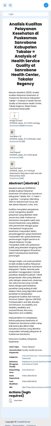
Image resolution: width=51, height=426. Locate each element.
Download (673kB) (17, 141)
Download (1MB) (16, 157)
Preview (29, 126)
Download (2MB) (17, 178)
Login (11, 14)
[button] (10, 5)
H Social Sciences (29, 356)
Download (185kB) (17, 126)
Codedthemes (23, 422)
